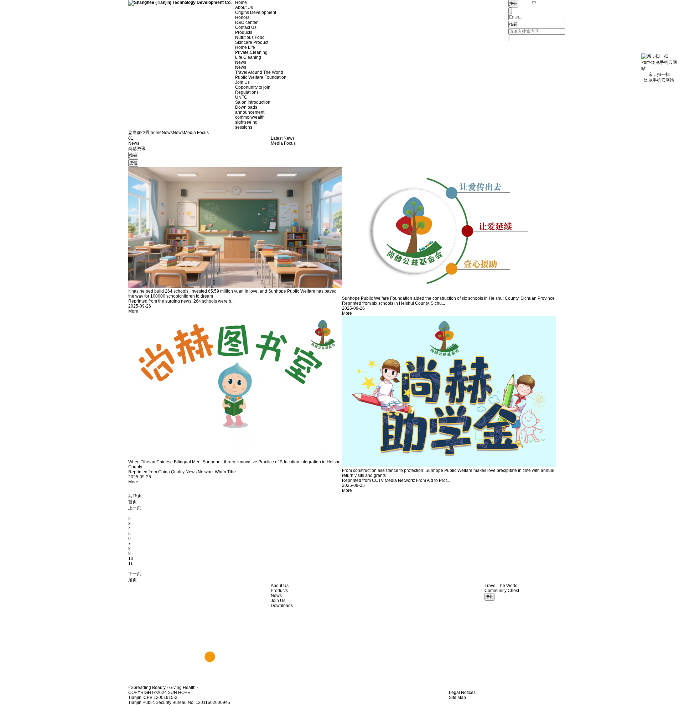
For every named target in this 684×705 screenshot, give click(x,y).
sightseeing (246, 122)
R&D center (246, 22)
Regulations (247, 92)
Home (241, 2)
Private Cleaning (251, 52)
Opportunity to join (252, 87)
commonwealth (250, 117)
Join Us (242, 82)
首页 (132, 501)
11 (130, 563)
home (156, 132)
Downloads (246, 107)
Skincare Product (251, 42)
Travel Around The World (259, 72)
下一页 (134, 573)
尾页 (132, 579)
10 (130, 558)
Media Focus (283, 143)
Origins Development (255, 12)
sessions (243, 127)
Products (243, 32)
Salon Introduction (252, 102)
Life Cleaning (248, 57)
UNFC (241, 97)
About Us (244, 7)
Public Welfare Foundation (260, 77)
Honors (242, 17)
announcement (249, 112)
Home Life (245, 47)
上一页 (134, 507)
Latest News (283, 138)
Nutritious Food (250, 37)
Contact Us (245, 27)
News (240, 62)
